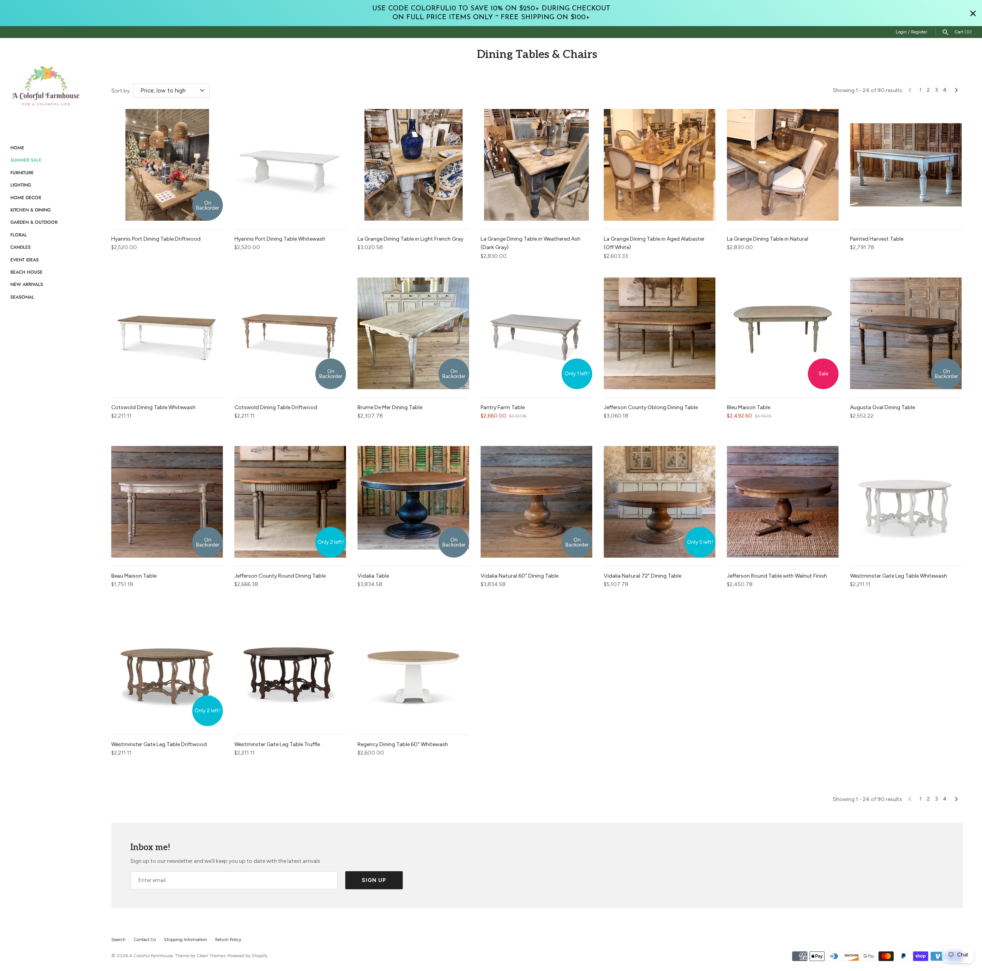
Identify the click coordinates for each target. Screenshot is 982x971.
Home (17, 147)
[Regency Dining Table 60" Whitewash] (413, 670)
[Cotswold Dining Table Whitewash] (167, 333)
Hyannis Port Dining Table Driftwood (156, 239)
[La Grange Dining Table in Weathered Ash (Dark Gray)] (536, 165)
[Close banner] (973, 13)
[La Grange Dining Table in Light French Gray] (413, 165)
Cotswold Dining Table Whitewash (153, 407)
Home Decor (25, 197)
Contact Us (144, 939)
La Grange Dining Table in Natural (767, 239)
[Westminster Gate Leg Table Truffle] (290, 670)
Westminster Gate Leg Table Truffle (277, 744)
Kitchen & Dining (30, 209)
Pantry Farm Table (503, 407)
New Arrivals (26, 284)
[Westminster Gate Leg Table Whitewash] (906, 502)
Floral (18, 234)
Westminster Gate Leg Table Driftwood (159, 744)
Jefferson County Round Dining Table (280, 576)
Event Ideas (24, 259)
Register (919, 32)
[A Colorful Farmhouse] (46, 86)
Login (901, 32)
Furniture (22, 172)
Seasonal (22, 297)
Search (118, 939)
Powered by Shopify (247, 955)
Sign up (374, 880)
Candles (20, 247)
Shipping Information (185, 939)
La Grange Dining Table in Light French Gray (410, 239)
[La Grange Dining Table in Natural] (783, 165)
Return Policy (228, 939)
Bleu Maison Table (748, 407)
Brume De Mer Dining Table (390, 407)
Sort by (120, 91)
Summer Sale (25, 160)
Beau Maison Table (134, 576)
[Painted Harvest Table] (906, 165)
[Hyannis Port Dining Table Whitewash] (290, 165)
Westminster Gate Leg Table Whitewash (898, 576)
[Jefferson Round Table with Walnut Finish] (783, 502)
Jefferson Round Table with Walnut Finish (777, 576)
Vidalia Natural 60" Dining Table (520, 576)
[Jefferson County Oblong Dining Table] (659, 333)
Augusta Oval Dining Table (882, 407)
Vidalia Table (373, 576)
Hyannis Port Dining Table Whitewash (279, 239)
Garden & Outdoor (34, 222)
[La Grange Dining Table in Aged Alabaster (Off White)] (659, 165)
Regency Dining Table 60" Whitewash (403, 744)
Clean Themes (211, 955)
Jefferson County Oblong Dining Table (651, 407)
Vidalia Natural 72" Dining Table (642, 576)
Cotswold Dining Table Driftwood (275, 407)
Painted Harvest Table (876, 239)
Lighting (20, 185)
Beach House (26, 272)
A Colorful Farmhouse (151, 955)
